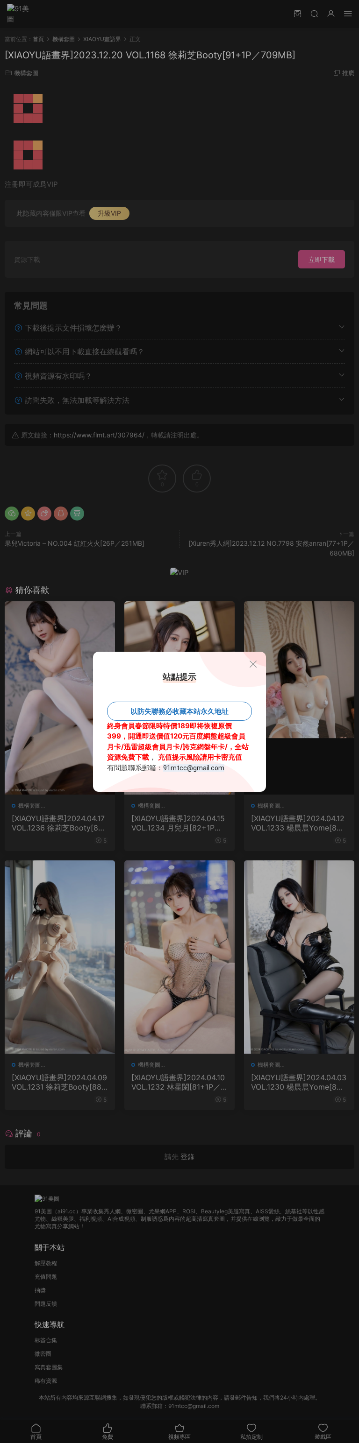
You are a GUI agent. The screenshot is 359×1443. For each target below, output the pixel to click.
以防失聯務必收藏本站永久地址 (179, 711)
